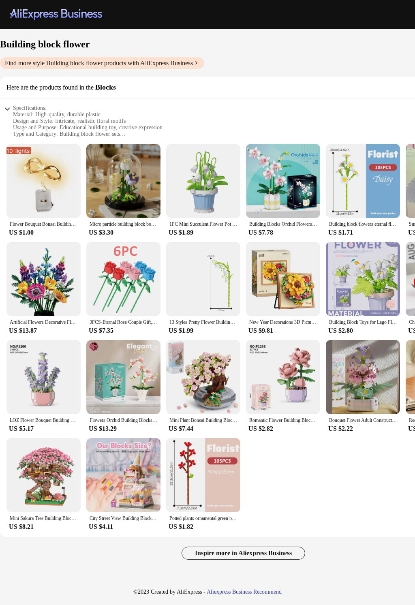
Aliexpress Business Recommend (244, 592)
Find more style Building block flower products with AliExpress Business (99, 63)
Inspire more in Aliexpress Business (243, 552)
